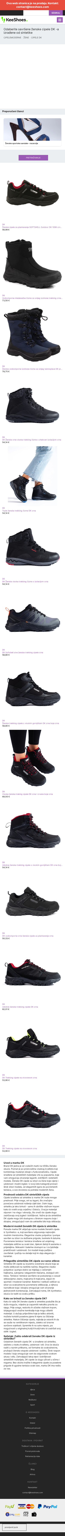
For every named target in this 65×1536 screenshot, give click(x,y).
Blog (32, 1469)
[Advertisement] (32, 76)
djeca (32, 1389)
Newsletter (32, 1487)
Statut (32, 1423)
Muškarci (32, 1400)
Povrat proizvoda (32, 1451)
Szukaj (56, 13)
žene (32, 1394)
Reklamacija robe (32, 1456)
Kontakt (32, 1418)
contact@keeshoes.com (32, 6)
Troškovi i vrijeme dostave (32, 1446)
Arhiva (32, 1474)
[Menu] (60, 19)
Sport (32, 1405)
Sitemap (32, 1433)
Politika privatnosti (32, 1428)
